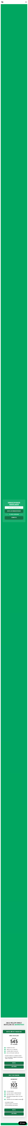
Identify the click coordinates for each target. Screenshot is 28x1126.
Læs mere (14, 1066)
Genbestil (14, 517)
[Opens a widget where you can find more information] (22, 1123)
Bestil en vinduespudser (14, 511)
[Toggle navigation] (26, 2)
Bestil (14, 1063)
